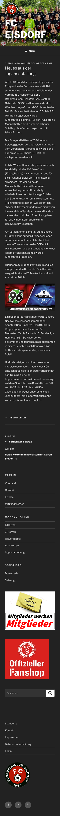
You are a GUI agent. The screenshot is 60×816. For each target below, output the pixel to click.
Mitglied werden (14, 503)
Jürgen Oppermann (39, 63)
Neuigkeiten (18, 418)
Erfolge (9, 497)
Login (8, 751)
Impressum (11, 737)
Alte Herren (12, 545)
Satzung (10, 580)
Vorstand (10, 483)
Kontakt (9, 730)
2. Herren (10, 531)
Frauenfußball (13, 538)
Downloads (11, 573)
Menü (32, 50)
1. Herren (10, 524)
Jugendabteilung (15, 552)
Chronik (9, 490)
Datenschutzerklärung (18, 744)
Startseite (11, 723)
